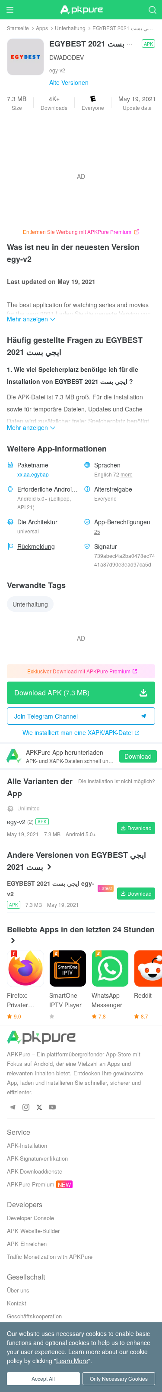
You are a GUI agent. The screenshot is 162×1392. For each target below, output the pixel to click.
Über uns (18, 1290)
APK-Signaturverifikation (37, 1158)
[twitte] (39, 1107)
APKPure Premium (30, 1184)
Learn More (72, 1360)
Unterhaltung (70, 27)
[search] (152, 9)
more (127, 474)
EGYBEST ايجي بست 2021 (123, 27)
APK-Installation (27, 1145)
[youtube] (52, 1107)
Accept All (43, 1378)
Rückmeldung (36, 546)
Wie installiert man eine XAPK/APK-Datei (77, 732)
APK (148, 43)
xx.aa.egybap (33, 474)
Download (138, 756)
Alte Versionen (69, 82)
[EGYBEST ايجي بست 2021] (25, 56)
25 (97, 531)
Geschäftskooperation (34, 1316)
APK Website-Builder (33, 1231)
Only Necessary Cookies (119, 1378)
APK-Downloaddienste (34, 1171)
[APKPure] (81, 10)
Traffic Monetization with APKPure (49, 1256)
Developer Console (30, 1218)
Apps (42, 27)
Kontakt (16, 1303)
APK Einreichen (27, 1243)
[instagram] (25, 1107)
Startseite (18, 27)
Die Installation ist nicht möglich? (116, 781)
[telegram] (12, 1107)
